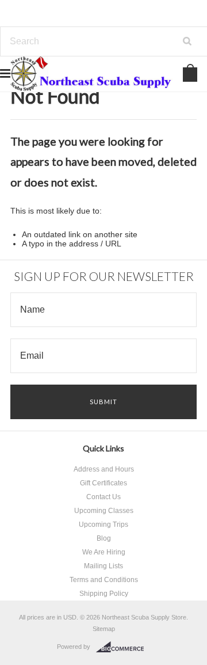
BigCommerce (123, 647)
